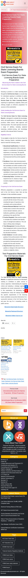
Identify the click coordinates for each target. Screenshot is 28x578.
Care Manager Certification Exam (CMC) (11, 524)
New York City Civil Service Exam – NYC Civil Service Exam (6, 348)
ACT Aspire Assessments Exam (13, 9)
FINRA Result (6, 567)
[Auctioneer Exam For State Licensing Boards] (18, 342)
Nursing (3, 480)
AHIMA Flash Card (7, 547)
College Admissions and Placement (10, 463)
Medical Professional (7, 476)
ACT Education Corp (7, 542)
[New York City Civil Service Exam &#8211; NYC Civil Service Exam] (6, 342)
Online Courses (5, 484)
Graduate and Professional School (10, 472)
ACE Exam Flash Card (8, 538)
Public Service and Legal (7, 487)
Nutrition (3, 482)
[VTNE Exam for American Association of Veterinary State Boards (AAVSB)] (6, 359)
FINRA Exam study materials (10, 563)
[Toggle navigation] (25, 3)
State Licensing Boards (11, 383)
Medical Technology (6, 478)
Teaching (3, 489)
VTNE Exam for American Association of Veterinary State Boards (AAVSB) (5, 366)
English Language (5, 469)
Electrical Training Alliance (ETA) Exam (11, 507)
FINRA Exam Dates (7, 555)
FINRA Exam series (7, 559)
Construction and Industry (8, 465)
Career (3, 461)
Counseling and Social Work (8, 467)
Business (3, 459)
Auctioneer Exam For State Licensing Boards (18, 348)
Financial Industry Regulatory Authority (12, 551)
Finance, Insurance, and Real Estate (10, 471)
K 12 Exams (4, 474)
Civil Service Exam (11, 379)
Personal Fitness (5, 486)
